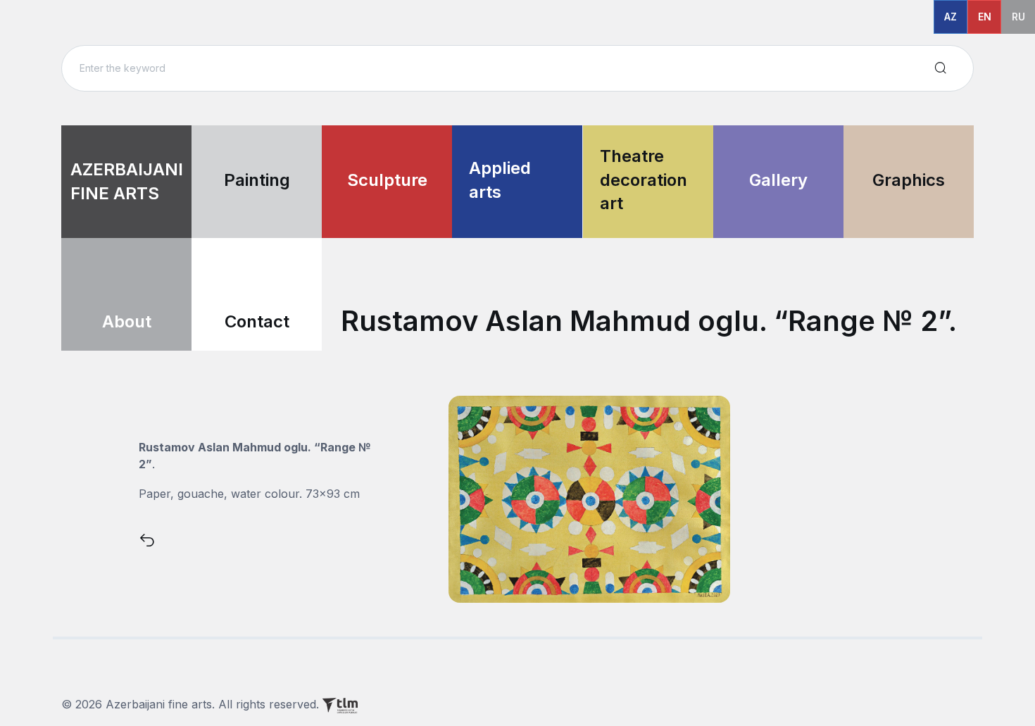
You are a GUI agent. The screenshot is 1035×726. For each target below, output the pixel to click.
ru (1018, 17)
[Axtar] (940, 68)
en (984, 17)
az (950, 17)
